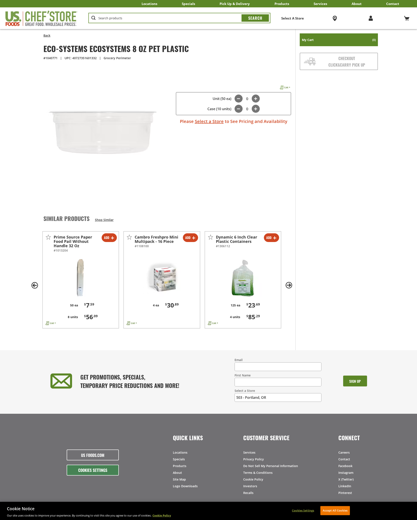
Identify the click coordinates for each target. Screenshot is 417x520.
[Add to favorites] (48, 237)
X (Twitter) (346, 479)
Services (320, 4)
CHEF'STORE (41, 18)
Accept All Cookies (335, 510)
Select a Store (209, 121)
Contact (392, 4)
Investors (250, 486)
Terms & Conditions (258, 473)
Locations (149, 4)
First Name (243, 375)
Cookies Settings (92, 470)
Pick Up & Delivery (235, 4)
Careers (344, 452)
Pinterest (345, 493)
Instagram (345, 473)
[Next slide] (288, 285)
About (357, 4)
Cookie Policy (253, 479)
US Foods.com (92, 455)
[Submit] (255, 18)
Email (239, 360)
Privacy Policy (253, 459)
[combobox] (179, 18)
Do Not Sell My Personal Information (270, 466)
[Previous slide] (34, 285)
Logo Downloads (185, 486)
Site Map (179, 479)
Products (282, 4)
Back (46, 35)
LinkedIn (344, 486)
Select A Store (292, 18)
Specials (188, 4)
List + (287, 87)
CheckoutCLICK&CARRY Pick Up (346, 61)
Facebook (345, 466)
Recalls (248, 493)
